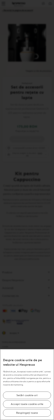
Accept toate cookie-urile (27, 404)
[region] (27, 384)
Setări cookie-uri (27, 395)
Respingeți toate (27, 413)
